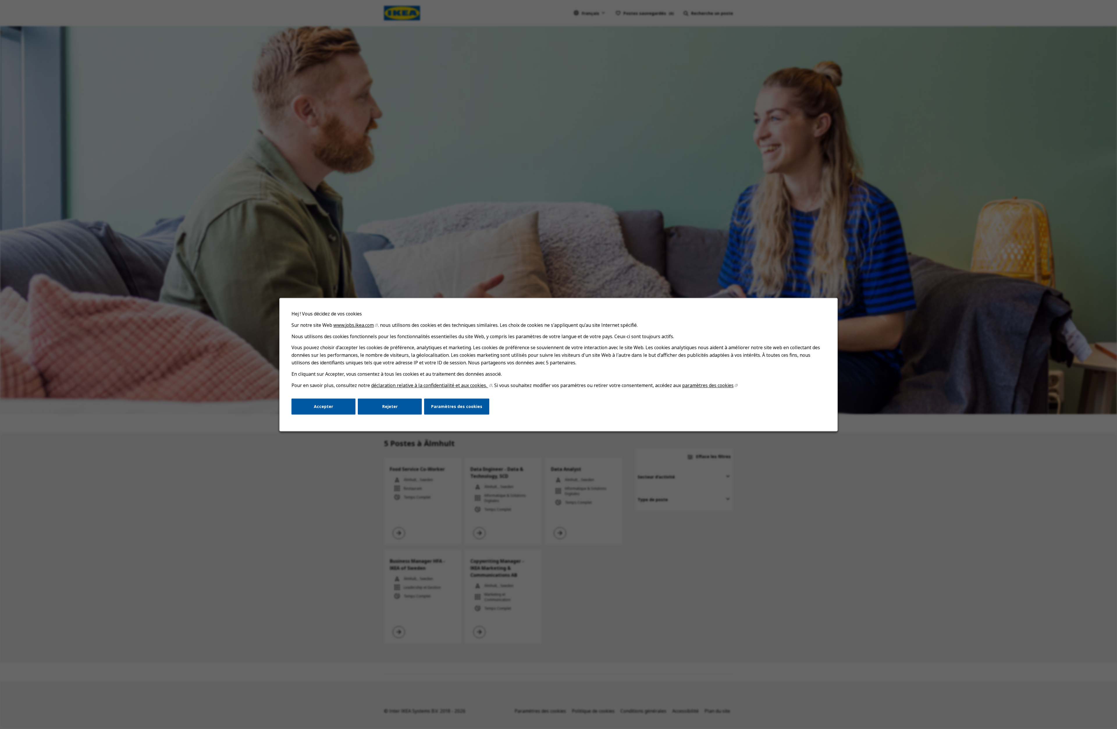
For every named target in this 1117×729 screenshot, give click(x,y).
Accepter (323, 406)
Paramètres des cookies (456, 406)
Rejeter (390, 406)
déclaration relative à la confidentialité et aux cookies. (429, 385)
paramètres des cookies (708, 385)
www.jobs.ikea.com (353, 325)
